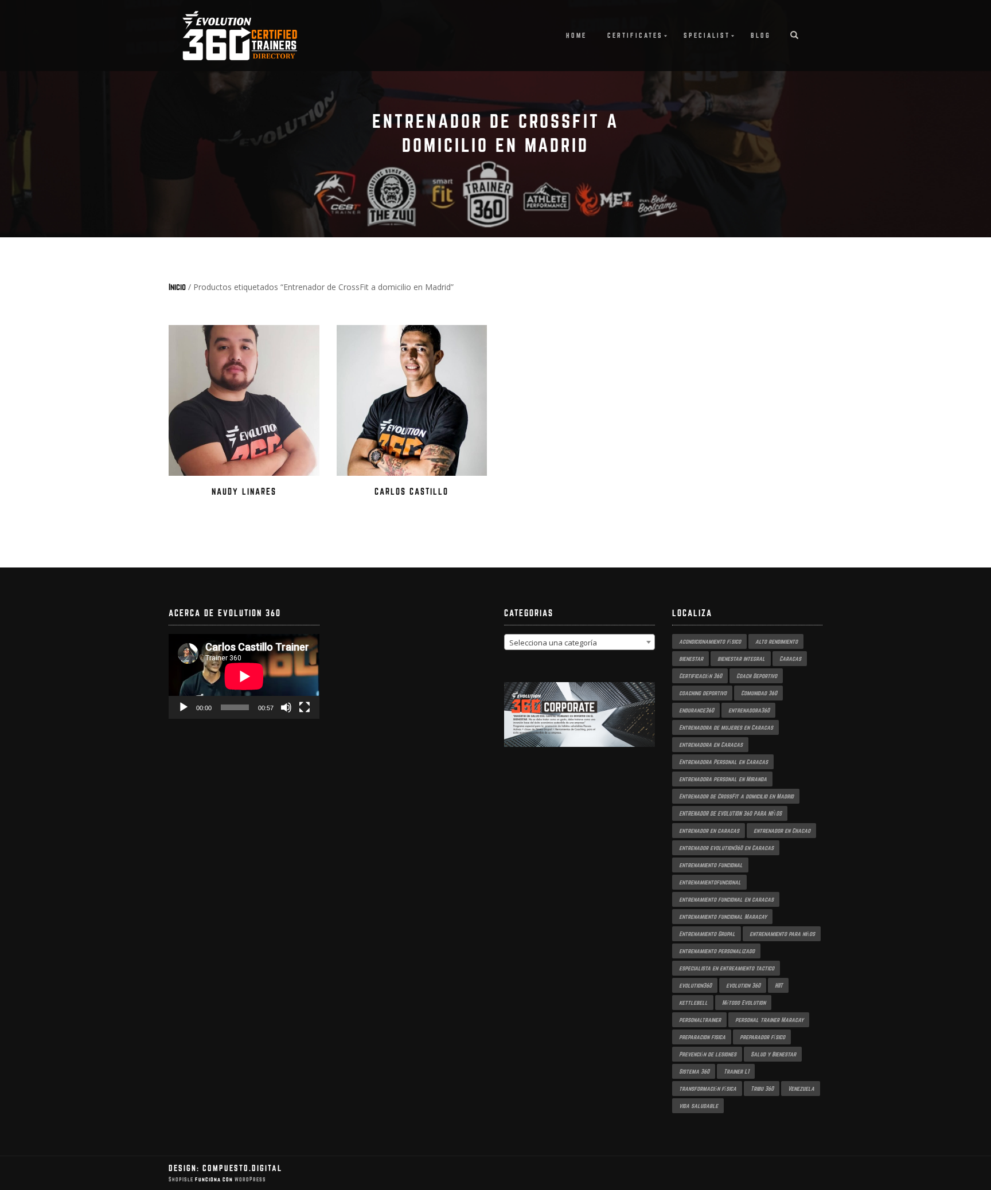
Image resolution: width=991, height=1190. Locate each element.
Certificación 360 (700, 675)
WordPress (249, 1179)
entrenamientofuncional (710, 882)
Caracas (790, 658)
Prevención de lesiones (707, 1054)
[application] (244, 676)
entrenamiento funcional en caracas (726, 899)
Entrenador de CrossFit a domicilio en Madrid (736, 796)
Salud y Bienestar (773, 1054)
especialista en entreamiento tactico (726, 968)
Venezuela (801, 1088)
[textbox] (579, 643)
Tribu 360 (762, 1088)
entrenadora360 (749, 710)
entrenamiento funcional (711, 865)
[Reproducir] (183, 707)
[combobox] (579, 642)
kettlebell (693, 1002)
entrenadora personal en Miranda (723, 779)
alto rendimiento (776, 641)
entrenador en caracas (709, 830)
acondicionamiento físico (710, 641)
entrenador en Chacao (782, 830)
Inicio (177, 287)
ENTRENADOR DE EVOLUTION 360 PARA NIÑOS (730, 813)
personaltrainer (700, 1019)
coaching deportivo (703, 693)
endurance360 (696, 710)
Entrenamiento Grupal (707, 933)
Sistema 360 (694, 1071)
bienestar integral (741, 658)
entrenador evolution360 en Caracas (726, 847)
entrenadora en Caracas (711, 744)
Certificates (635, 35)
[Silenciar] (286, 707)
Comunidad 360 (759, 693)
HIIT (779, 985)
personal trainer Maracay (769, 1019)
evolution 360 (743, 985)
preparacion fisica (702, 1037)
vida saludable (698, 1105)
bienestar (691, 658)
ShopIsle (182, 1179)
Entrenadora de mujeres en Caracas (726, 727)
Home (576, 35)
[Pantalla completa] (304, 707)
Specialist (707, 35)
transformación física (707, 1088)
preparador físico (762, 1037)
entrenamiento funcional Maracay (723, 916)
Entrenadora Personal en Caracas (723, 761)
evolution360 (695, 985)
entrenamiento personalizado (717, 951)
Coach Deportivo (756, 675)
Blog (761, 35)
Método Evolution (744, 1002)
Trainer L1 (736, 1071)
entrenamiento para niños (782, 933)
